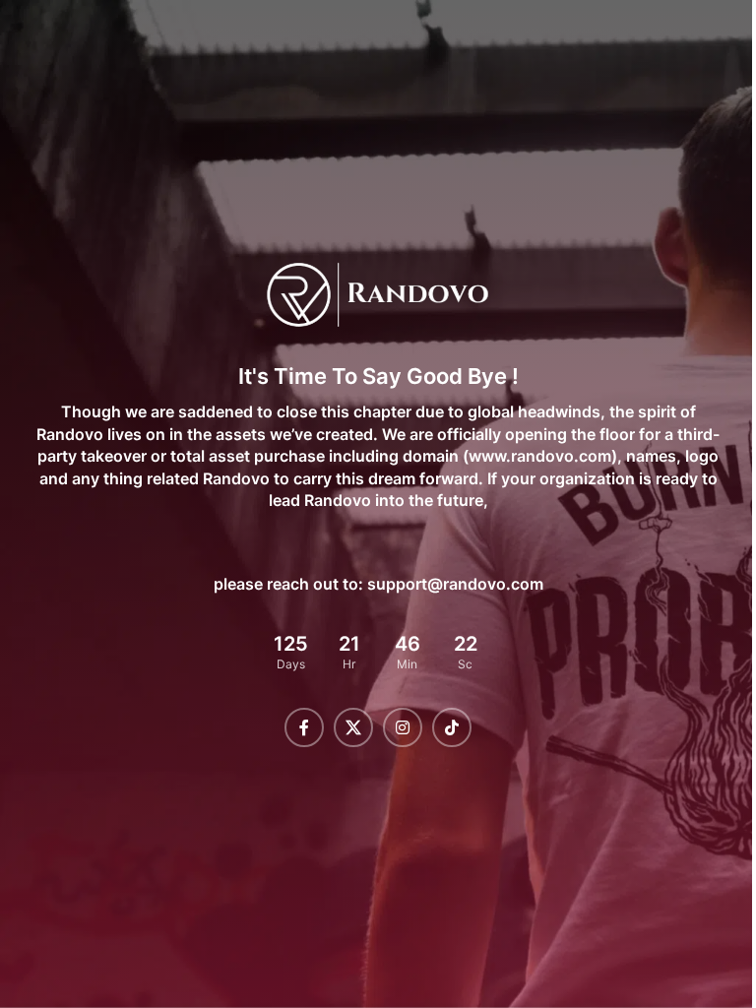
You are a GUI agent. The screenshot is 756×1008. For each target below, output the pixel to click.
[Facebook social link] (297, 727)
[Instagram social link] (395, 727)
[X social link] (346, 727)
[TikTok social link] (445, 727)
